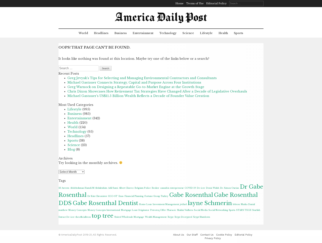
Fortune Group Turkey (156, 196)
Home (180, 3)
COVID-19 (190, 188)
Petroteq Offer (158, 210)
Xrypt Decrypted (183, 217)
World (83, 33)
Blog (71, 149)
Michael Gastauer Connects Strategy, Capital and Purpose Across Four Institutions (134, 82)
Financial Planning (133, 196)
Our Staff (192, 234)
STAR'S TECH (243, 210)
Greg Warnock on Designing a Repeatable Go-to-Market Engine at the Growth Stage (135, 87)
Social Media (201, 210)
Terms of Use (195, 3)
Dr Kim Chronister (97, 196)
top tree (102, 215)
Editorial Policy (216, 3)
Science (188, 33)
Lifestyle (206, 33)
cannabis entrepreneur (172, 188)
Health (223, 33)
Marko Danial (248, 204)
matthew (63, 210)
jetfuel (183, 204)
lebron (236, 204)
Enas (121, 196)
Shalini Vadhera (185, 210)
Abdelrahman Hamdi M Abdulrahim (88, 188)
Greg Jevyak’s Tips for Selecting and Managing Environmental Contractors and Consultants (142, 78)
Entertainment (143, 33)
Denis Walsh (212, 188)
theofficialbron (83, 217)
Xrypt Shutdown (201, 217)
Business (120, 33)
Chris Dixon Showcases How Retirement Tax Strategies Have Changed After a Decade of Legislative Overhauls (157, 91)
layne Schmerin (210, 203)
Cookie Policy (224, 234)
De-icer (201, 188)
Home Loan (145, 204)
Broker (155, 188)
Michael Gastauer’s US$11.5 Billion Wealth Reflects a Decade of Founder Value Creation (138, 96)
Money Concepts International (104, 210)
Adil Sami (113, 188)
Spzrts (232, 210)
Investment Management (166, 204)
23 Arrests (64, 188)
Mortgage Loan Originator (135, 210)
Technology (167, 33)
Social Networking (218, 210)
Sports (238, 33)
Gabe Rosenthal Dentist (105, 203)
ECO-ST (113, 196)
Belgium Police (143, 188)
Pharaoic (171, 210)
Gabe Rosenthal (191, 195)
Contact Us (207, 234)
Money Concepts (77, 210)
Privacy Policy (213, 238)
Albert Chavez (126, 188)
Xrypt (170, 217)
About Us (178, 234)
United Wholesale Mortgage (129, 217)
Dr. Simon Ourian (229, 188)
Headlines (101, 33)
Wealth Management (156, 217)
